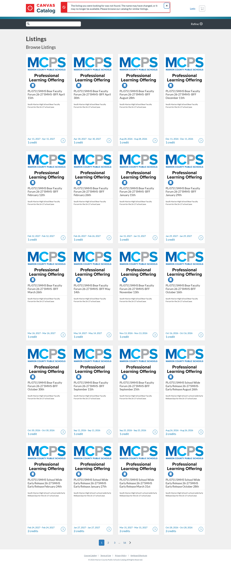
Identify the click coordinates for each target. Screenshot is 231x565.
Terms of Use (105, 555)
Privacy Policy (120, 555)
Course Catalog (90, 555)
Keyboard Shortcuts (139, 555)
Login (192, 8)
